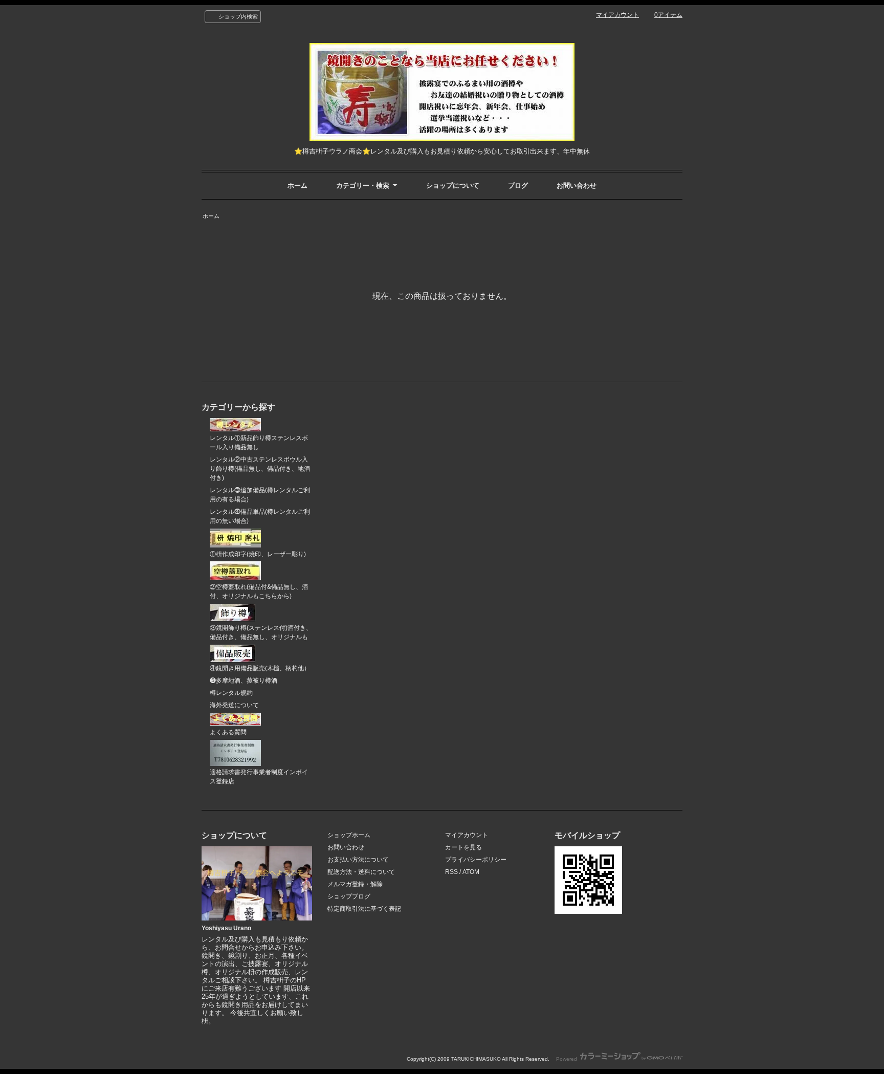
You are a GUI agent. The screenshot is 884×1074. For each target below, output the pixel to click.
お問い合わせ (576, 185)
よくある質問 (228, 732)
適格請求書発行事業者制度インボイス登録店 (259, 777)
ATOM (470, 871)
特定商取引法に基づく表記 (364, 908)
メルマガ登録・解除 (355, 884)
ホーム (297, 185)
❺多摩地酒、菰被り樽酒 (243, 680)
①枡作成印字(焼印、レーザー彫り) (258, 554)
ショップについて (452, 185)
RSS (451, 871)
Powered (567, 1059)
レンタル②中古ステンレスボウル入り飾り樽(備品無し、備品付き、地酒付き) (260, 468)
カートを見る (463, 847)
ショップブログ (348, 896)
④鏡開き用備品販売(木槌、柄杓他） (260, 668)
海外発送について (234, 705)
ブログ (518, 185)
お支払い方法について (358, 859)
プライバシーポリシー (475, 859)
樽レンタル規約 (231, 692)
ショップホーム (348, 835)
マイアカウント (617, 14)
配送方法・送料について (361, 871)
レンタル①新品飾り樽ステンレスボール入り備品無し (259, 442)
